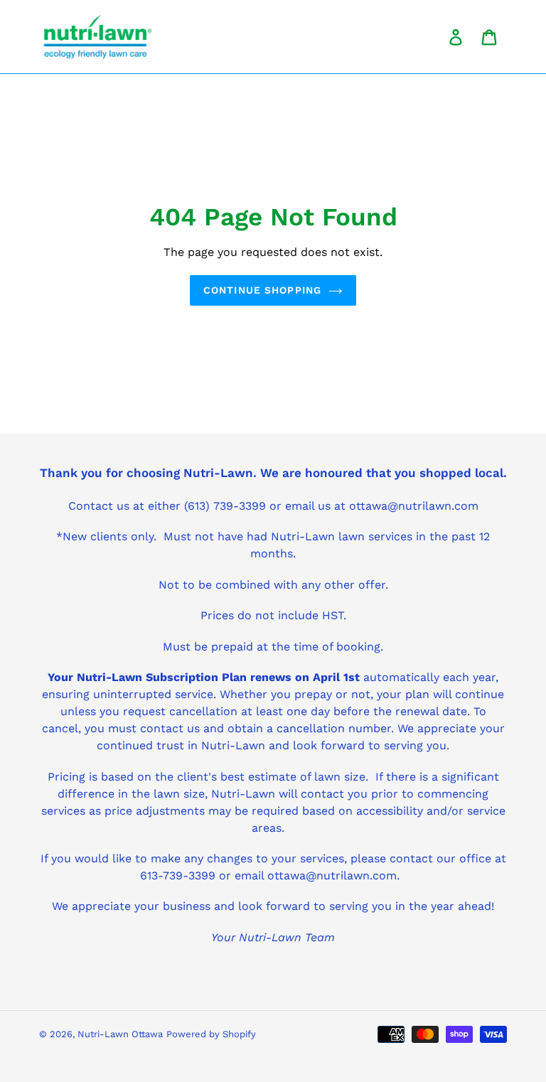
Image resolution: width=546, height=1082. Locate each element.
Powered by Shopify (211, 1034)
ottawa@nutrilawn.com (332, 875)
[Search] (436, 36)
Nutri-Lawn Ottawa (120, 1034)
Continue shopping (262, 290)
